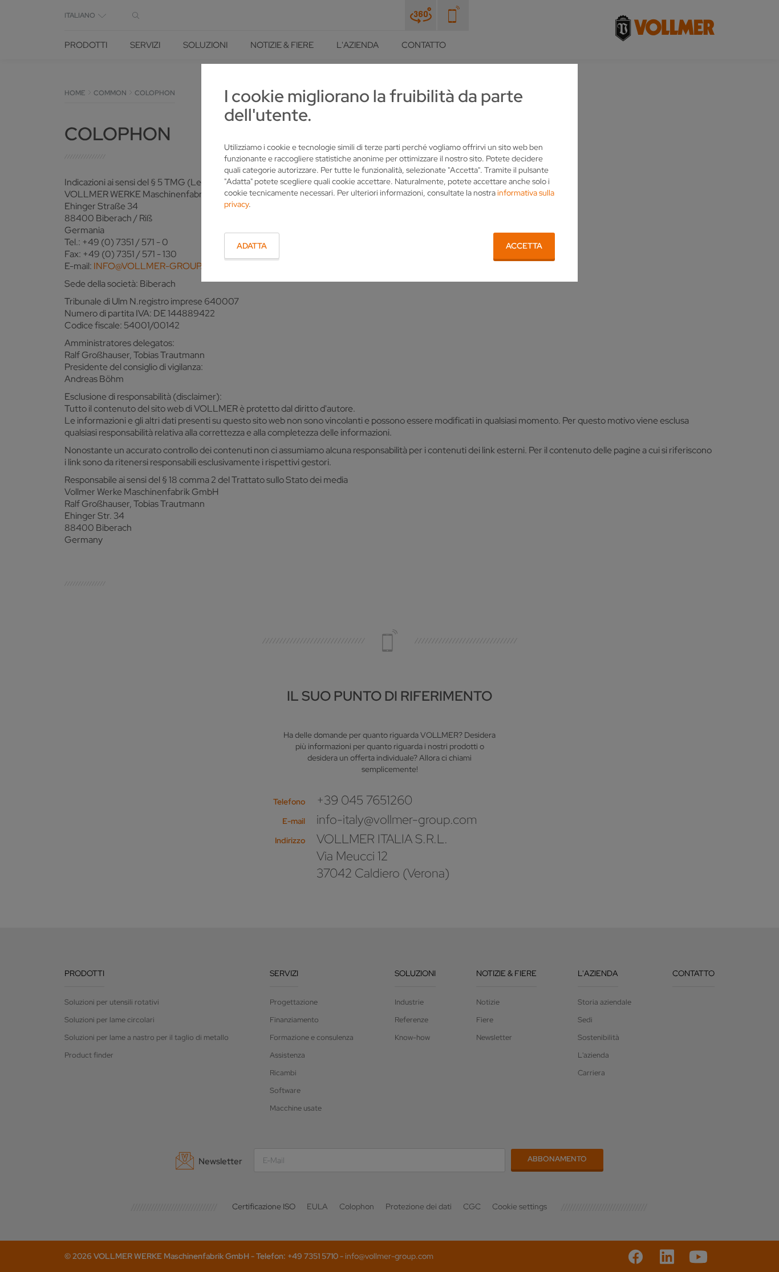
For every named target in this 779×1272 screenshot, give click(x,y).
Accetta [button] (524, 246)
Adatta (252, 246)
